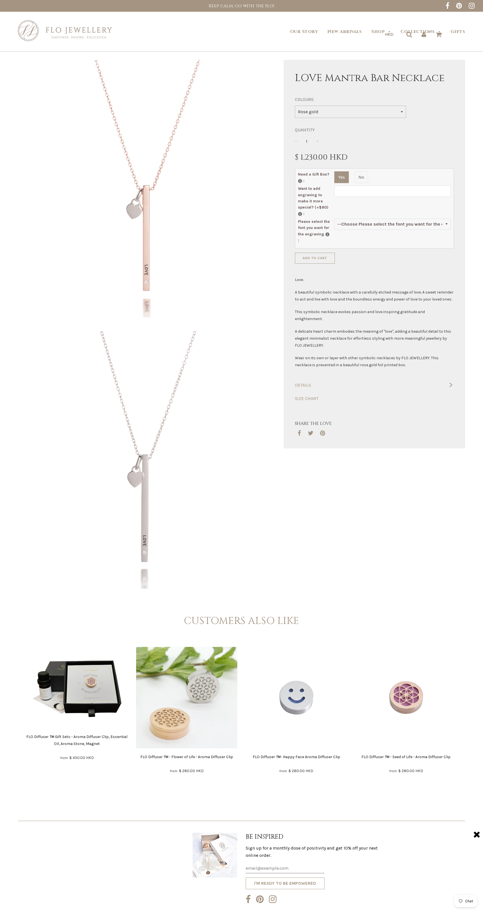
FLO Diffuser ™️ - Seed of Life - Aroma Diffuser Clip (406, 756)
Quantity (305, 130)
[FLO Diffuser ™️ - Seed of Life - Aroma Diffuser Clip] (406, 698)
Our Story (304, 32)
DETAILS (303, 385)
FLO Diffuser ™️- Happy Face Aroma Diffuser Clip (296, 756)
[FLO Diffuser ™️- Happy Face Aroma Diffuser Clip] (296, 698)
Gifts (458, 32)
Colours (304, 99)
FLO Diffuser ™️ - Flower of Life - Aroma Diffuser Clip (186, 756)
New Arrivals (344, 32)
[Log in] (424, 34)
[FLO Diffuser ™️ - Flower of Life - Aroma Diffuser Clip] (187, 698)
